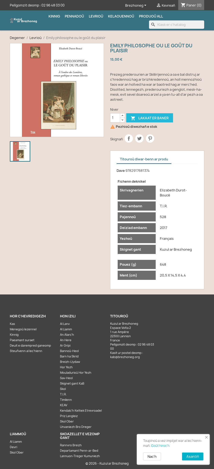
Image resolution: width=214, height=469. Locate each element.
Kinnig (54, 16)
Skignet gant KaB (72, 383)
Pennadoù (74, 16)
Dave (121, 170)
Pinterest (150, 138)
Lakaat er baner (150, 118)
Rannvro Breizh (71, 445)
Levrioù (96, 16)
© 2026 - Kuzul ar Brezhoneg (107, 463)
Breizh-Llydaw (70, 362)
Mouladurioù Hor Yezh (75, 373)
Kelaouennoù (121, 16)
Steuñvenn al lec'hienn (26, 351)
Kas (12, 324)
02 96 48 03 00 (53, 5)
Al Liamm (66, 329)
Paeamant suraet (22, 340)
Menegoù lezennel (23, 329)
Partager (129, 138)
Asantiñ (192, 456)
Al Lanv (65, 324)
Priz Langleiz (69, 416)
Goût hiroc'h (160, 446)
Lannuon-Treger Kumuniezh (80, 456)
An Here (65, 340)
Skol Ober (67, 421)
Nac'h (152, 456)
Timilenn (66, 400)
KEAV (63, 405)
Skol (63, 389)
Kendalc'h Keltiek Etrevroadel (81, 410)
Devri (13, 447)
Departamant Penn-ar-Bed (79, 451)
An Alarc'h (67, 335)
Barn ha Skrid (69, 356)
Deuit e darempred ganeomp (30, 345)
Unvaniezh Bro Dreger (76, 427)
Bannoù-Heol (69, 351)
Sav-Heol (66, 378)
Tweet (139, 138)
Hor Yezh (66, 367)
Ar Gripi (65, 345)
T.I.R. (63, 394)
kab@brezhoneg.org (125, 357)
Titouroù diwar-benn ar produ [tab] (144, 159)
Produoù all (151, 16)
